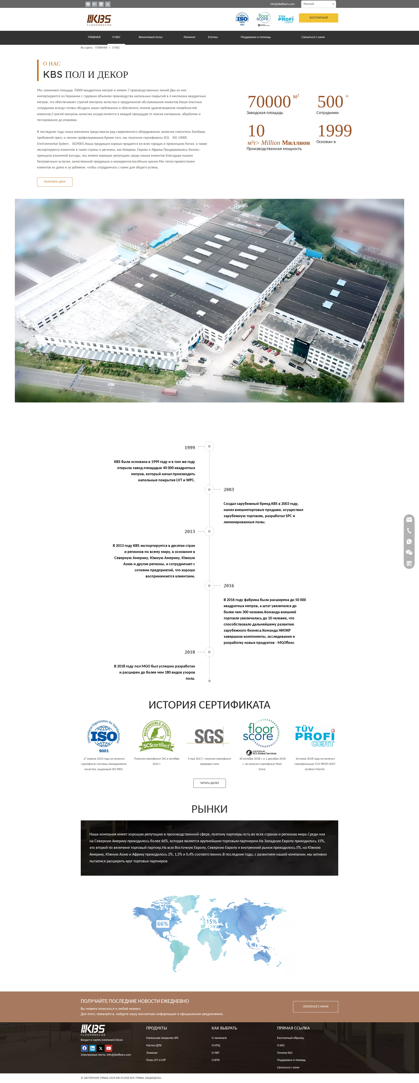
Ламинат (152, 1053)
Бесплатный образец (290, 1038)
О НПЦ (216, 1045)
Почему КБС (285, 1053)
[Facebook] (88, 4)
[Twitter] (107, 4)
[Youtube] (108, 1048)
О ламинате (219, 1038)
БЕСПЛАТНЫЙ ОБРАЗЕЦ (319, 19)
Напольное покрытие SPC (162, 1038)
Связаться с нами (288, 1067)
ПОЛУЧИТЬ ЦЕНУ (55, 182)
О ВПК (216, 1060)
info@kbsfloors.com (282, 4)
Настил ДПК (154, 1045)
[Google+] (94, 4)
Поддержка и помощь (291, 1060)
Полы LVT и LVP (156, 1060)
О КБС (281, 1045)
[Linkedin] (101, 4)
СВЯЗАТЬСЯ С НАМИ (315, 1006)
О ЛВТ (216, 1053)
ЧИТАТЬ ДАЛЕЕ (209, 783)
